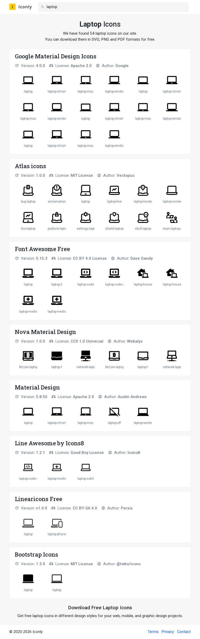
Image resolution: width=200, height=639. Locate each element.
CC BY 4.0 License (90, 258)
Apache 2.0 (81, 65)
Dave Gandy (141, 258)
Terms (153, 632)
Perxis (127, 508)
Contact (184, 632)
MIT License (82, 175)
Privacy (168, 632)
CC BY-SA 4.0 (85, 508)
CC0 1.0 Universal (87, 341)
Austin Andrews (132, 396)
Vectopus (125, 175)
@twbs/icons (129, 564)
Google (122, 65)
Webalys (134, 341)
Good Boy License (87, 452)
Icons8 (134, 452)
